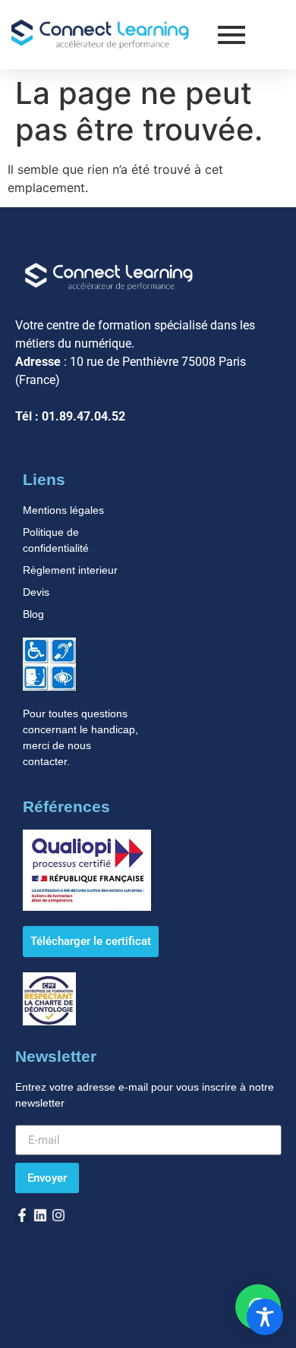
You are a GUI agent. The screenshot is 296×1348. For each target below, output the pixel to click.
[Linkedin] (40, 1215)
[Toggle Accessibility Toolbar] (265, 1317)
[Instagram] (58, 1215)
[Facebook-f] (22, 1215)
